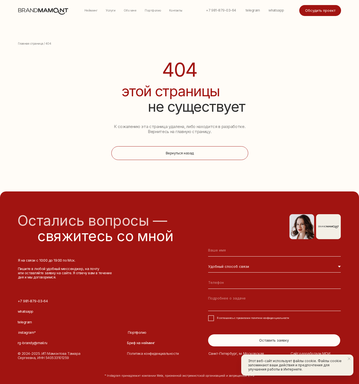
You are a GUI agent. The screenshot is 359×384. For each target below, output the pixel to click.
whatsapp (276, 10)
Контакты (175, 10)
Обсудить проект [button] (320, 10)
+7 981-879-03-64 (221, 10)
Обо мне (130, 10)
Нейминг (90, 10)
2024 (26, 353)
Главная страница (30, 43)
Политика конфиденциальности (153, 353)
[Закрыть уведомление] (349, 359)
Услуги (110, 10)
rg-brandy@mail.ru (32, 343)
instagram (27, 332)
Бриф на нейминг (141, 343)
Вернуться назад (180, 153)
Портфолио (153, 10)
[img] (328, 226)
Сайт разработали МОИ (310, 353)
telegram (253, 10)
